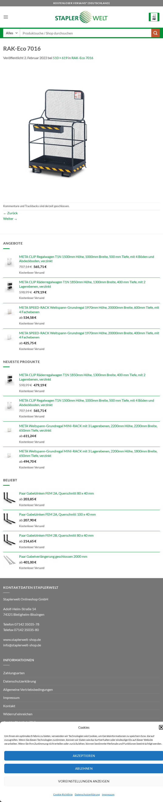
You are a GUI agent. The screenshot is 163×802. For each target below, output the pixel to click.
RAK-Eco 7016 (82, 58)
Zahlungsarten (14, 673)
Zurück (10, 213)
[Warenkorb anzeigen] (154, 17)
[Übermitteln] (155, 33)
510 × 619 (60, 58)
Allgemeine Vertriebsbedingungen (28, 689)
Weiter (10, 218)
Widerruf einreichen (17, 714)
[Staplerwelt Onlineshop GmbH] (81, 17)
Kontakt (9, 706)
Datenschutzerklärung (87, 794)
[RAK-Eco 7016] (57, 131)
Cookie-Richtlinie (63, 794)
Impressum (108, 794)
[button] (5, 17)
